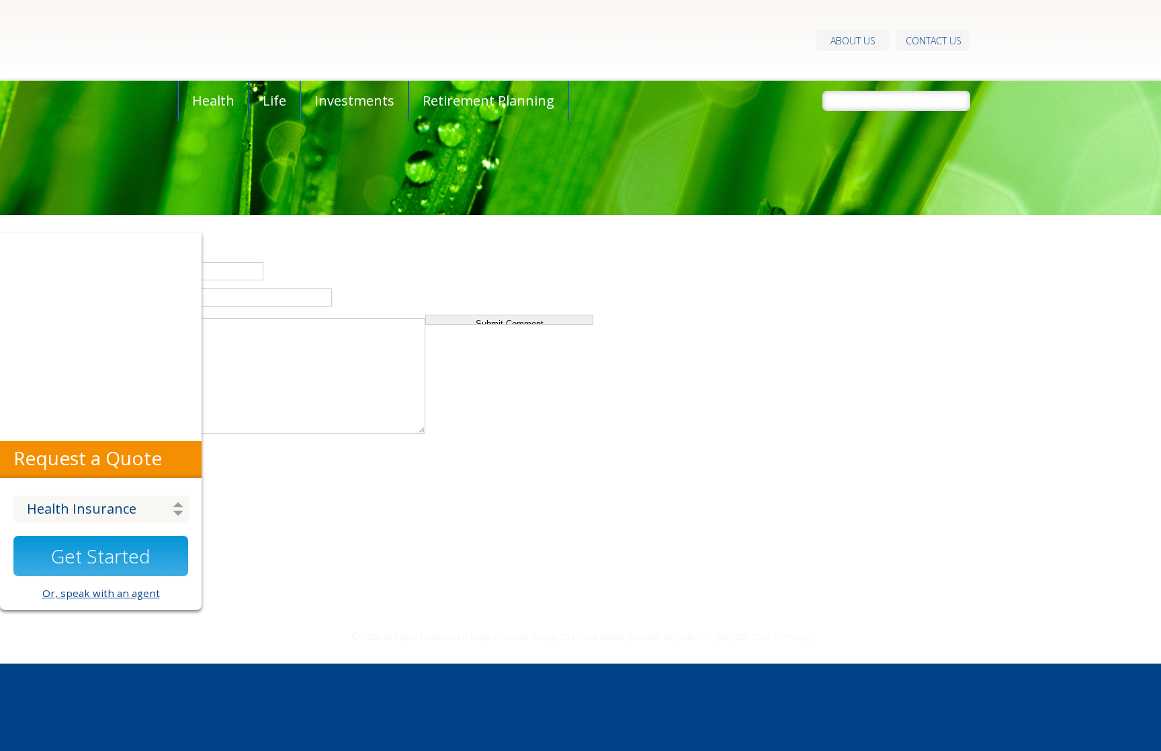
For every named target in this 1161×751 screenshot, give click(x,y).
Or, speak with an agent (101, 593)
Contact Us (933, 40)
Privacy (796, 637)
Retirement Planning (488, 100)
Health (213, 100)
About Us (852, 40)
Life (274, 100)
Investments (354, 100)
